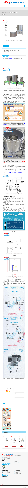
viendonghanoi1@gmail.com (18, 462)
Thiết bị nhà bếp (7, 8)
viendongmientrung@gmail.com (18, 474)
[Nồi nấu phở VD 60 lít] (14, 440)
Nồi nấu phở (11, 8)
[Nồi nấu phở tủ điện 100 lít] (22, 440)
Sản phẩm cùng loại (6, 434)
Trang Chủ (4, 8)
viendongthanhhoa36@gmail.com (5, 475)
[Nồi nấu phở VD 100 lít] (6, 440)
